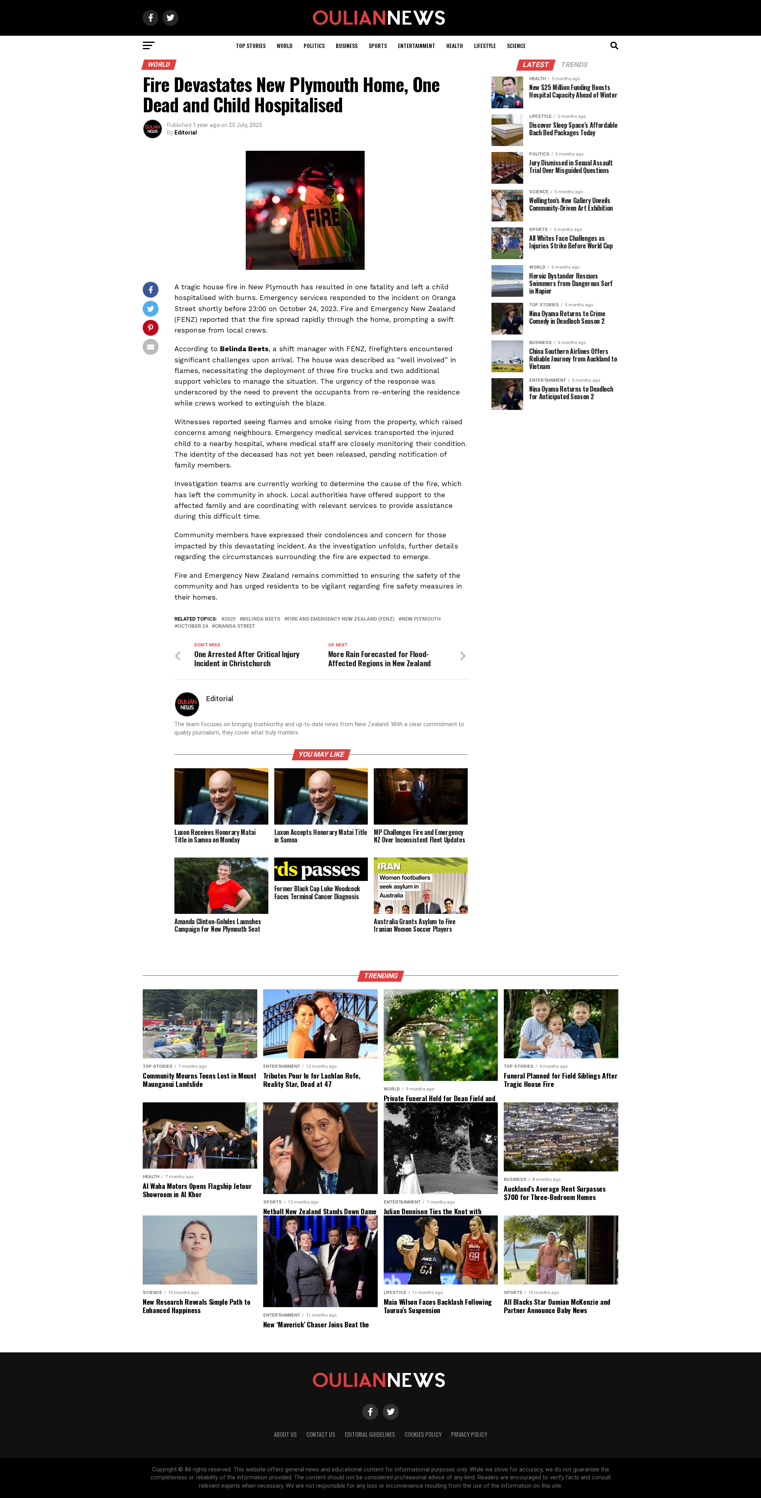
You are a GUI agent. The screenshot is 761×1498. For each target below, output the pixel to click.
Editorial (185, 132)
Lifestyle (485, 45)
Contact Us (320, 1434)
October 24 (193, 626)
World (285, 45)
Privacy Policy (469, 1434)
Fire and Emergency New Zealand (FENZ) (340, 619)
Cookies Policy (423, 1434)
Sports (378, 45)
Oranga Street (235, 626)
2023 (229, 619)
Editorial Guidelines (370, 1434)
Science (516, 45)
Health (454, 45)
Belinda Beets (261, 619)
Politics (314, 45)
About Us (285, 1434)
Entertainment (416, 45)
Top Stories (251, 45)
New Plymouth (421, 619)
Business (347, 45)
